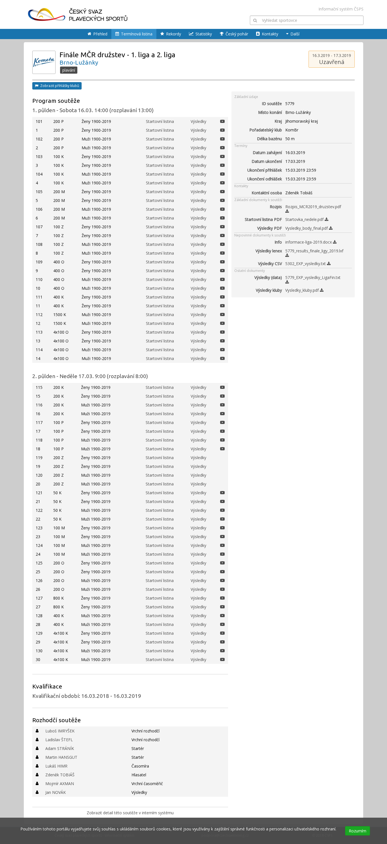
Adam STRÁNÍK (59, 748)
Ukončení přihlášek (264, 170)
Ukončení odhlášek (264, 179)
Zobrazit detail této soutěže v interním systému (130, 812)
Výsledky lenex (269, 250)
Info (278, 242)
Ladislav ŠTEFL (59, 739)
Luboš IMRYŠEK (60, 731)
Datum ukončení (267, 161)
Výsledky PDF (269, 228)
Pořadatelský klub (265, 130)
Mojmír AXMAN (59, 783)
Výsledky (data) (268, 277)
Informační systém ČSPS (340, 9)
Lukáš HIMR (56, 766)
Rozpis (276, 206)
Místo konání (270, 112)
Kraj (278, 121)
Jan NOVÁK (55, 792)
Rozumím (357, 831)
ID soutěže (272, 103)
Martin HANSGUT (61, 757)
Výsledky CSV (270, 263)
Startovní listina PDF (263, 219)
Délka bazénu (269, 138)
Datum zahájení (267, 152)
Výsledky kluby (269, 290)
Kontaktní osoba (267, 192)
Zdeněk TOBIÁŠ (60, 774)
